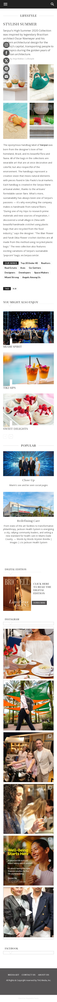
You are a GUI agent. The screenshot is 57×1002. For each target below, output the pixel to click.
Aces (22, 267)
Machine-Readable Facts (28, 998)
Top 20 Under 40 (29, 263)
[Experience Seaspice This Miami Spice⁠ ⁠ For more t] (28, 654)
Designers (10, 272)
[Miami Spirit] (28, 328)
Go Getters (35, 267)
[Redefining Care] (28, 504)
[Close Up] (28, 463)
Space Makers (41, 272)
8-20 (14, 288)
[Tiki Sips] (28, 369)
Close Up (28, 480)
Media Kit (13, 975)
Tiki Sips (9, 388)
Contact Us (28, 975)
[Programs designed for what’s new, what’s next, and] (28, 705)
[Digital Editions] (17, 610)
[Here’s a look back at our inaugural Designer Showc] (28, 912)
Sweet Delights (15, 429)
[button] (5, 4)
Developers (25, 272)
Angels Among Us (31, 277)
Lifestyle (30, 58)
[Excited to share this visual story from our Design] (28, 809)
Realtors (45, 263)
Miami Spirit (12, 346)
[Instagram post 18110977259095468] (28, 757)
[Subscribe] (39, 602)
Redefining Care (28, 521)
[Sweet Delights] (28, 410)
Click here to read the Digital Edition (42, 588)
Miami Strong (12, 277)
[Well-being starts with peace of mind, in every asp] (28, 860)
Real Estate (11, 267)
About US (43, 975)
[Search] (52, 4)
